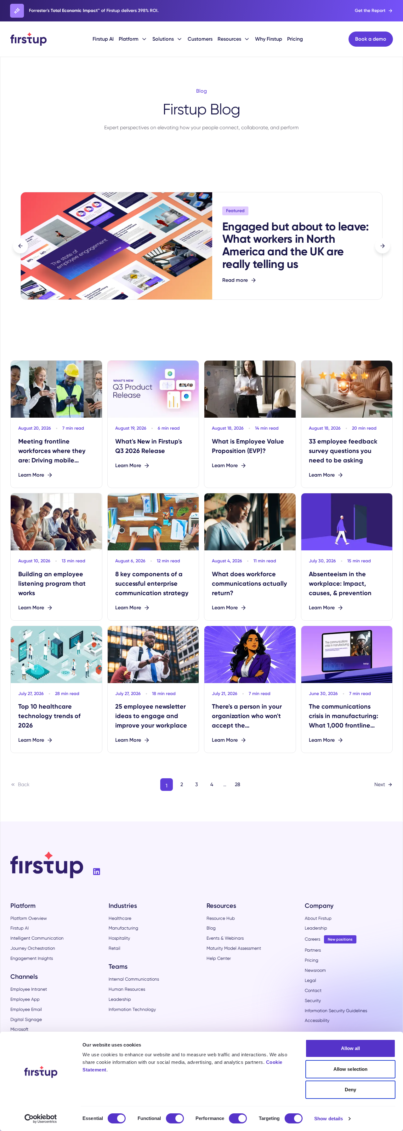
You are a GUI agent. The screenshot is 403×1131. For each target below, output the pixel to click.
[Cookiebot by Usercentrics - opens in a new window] (40, 1118)
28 (237, 784)
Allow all (350, 1048)
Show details (328, 1118)
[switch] (175, 1118)
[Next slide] (382, 245)
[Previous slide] (20, 245)
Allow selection (350, 1069)
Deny (350, 1089)
